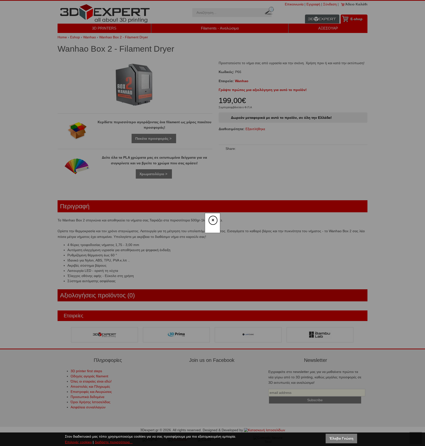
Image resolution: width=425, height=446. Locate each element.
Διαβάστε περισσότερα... (114, 442)
